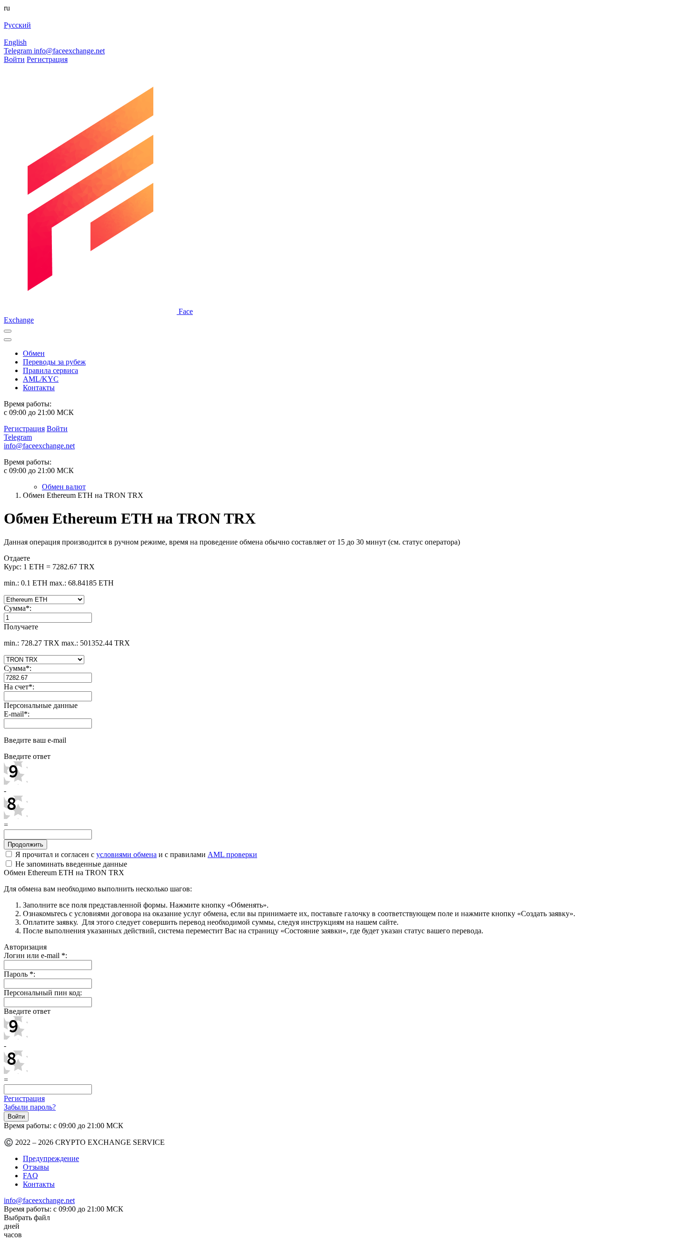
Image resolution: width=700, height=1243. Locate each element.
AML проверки (232, 854)
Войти (14, 59)
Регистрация (47, 59)
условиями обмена (126, 854)
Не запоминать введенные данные (70, 864)
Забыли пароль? (30, 1107)
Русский (17, 25)
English (15, 42)
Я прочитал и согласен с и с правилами (135, 854)
